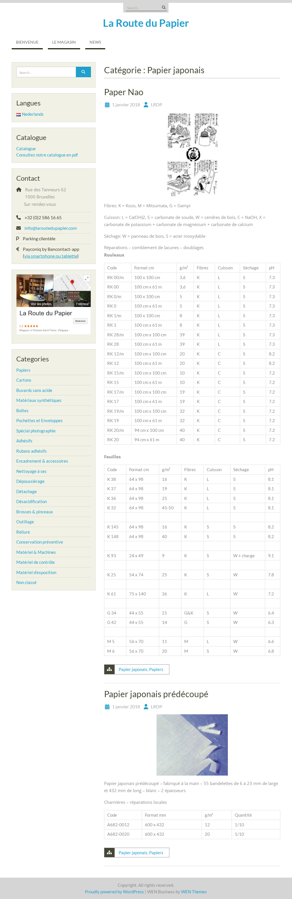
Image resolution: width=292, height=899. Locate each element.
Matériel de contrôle (35, 562)
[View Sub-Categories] (34, 369)
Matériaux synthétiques (39, 400)
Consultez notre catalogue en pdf (47, 154)
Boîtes (22, 410)
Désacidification (31, 501)
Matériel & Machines (36, 552)
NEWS (95, 42)
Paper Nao (123, 92)
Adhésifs (24, 440)
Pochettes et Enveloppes (39, 420)
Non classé (26, 582)
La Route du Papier (146, 23)
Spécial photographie (36, 430)
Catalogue (26, 148)
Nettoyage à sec (31, 471)
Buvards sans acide (34, 390)
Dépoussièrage (30, 481)
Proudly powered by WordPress (114, 891)
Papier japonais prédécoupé (156, 694)
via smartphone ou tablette (50, 256)
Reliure (23, 531)
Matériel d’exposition (36, 572)
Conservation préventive (39, 541)
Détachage (26, 491)
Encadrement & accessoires (42, 460)
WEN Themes (194, 891)
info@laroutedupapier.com (51, 228)
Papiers (156, 669)
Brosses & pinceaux (34, 511)
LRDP (156, 104)
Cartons (23, 380)
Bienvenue (27, 42)
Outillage (25, 521)
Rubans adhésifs (31, 450)
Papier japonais (133, 669)
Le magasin (64, 42)
